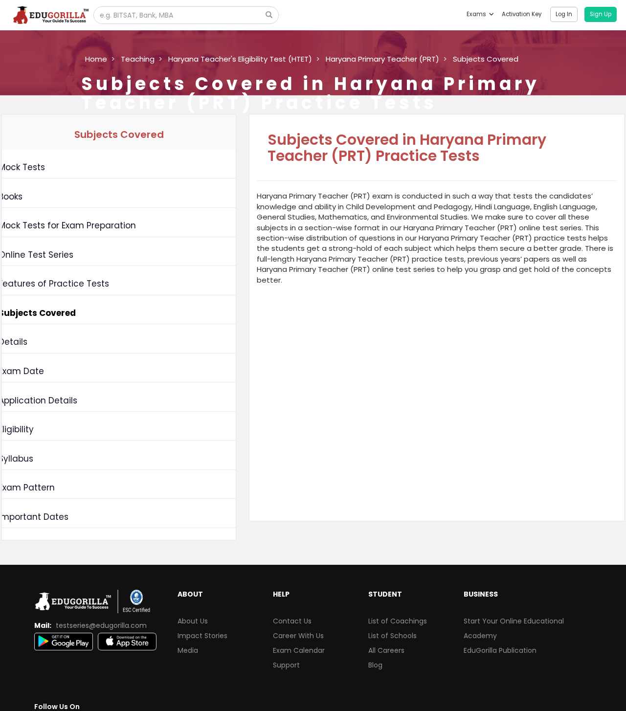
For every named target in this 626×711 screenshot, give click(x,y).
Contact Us (292, 621)
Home (96, 59)
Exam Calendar (299, 650)
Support (286, 665)
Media (188, 650)
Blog (375, 665)
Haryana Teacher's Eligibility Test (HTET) (240, 59)
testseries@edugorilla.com (101, 625)
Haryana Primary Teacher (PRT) (382, 59)
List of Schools (392, 636)
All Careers (386, 650)
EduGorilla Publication (500, 650)
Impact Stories (202, 636)
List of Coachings (397, 621)
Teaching (138, 59)
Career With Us (298, 636)
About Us (193, 621)
